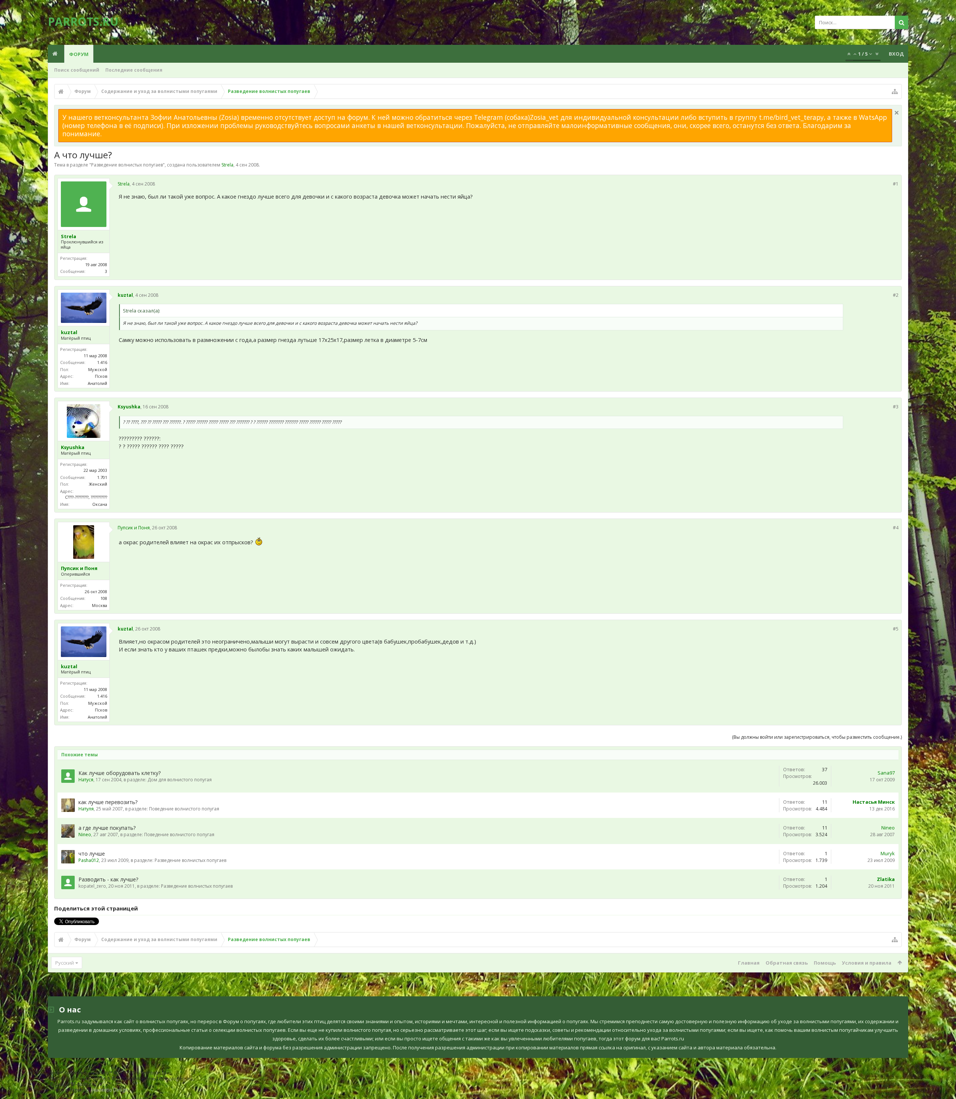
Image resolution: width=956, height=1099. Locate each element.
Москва (99, 605)
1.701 (102, 477)
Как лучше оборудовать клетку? (119, 772)
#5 (895, 629)
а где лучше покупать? (107, 827)
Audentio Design (110, 1090)
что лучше (91, 853)
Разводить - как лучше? (108, 879)
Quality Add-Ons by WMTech (122, 1078)
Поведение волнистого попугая (184, 809)
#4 (895, 527)
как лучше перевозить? (107, 802)
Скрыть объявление (897, 113)
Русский (64, 962)
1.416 (102, 362)
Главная (749, 962)
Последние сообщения (133, 70)
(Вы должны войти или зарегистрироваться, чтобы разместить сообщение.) (817, 737)
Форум (79, 54)
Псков (101, 376)
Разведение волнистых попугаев (127, 165)
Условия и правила (866, 962)
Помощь (825, 962)
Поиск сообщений (76, 70)
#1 (895, 184)
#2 (895, 295)
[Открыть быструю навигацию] (894, 91)
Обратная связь (787, 962)
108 (103, 598)
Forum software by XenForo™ (108, 1073)
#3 (895, 407)
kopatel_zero (92, 886)
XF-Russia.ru (83, 1084)
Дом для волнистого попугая (180, 779)
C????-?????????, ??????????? (86, 497)
